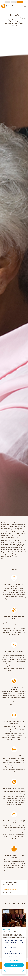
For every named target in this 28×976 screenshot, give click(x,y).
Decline (14, 969)
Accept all (14, 965)
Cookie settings (14, 960)
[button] (25, 5)
